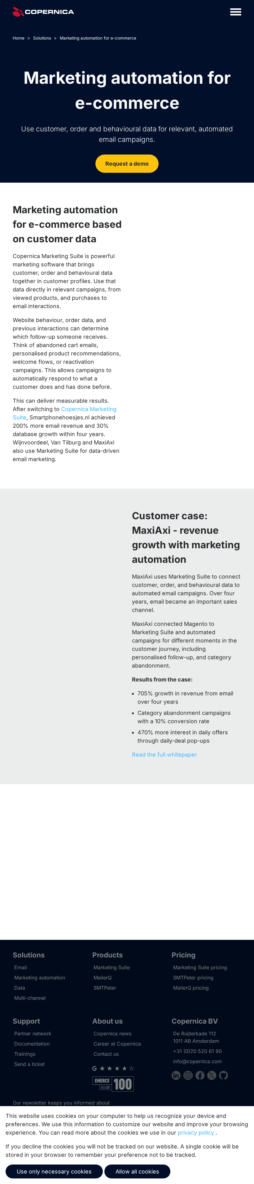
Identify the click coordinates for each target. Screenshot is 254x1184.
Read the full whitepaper (164, 754)
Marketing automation (39, 977)
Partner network (32, 1033)
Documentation (32, 1044)
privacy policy (196, 1132)
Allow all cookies (137, 1171)
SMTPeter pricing (193, 977)
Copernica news (112, 1033)
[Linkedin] (177, 1076)
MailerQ (103, 977)
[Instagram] (189, 1076)
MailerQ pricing (191, 988)
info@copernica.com (197, 1061)
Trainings (24, 1054)
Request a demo (127, 163)
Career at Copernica (117, 1044)
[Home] (43, 12)
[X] (213, 1076)
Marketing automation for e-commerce (98, 38)
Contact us (106, 1054)
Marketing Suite (112, 967)
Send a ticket (29, 1064)
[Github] (223, 1076)
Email (20, 967)
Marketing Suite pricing (200, 967)
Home (18, 38)
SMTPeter (105, 988)
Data (19, 988)
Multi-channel (30, 998)
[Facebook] (201, 1076)
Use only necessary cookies (54, 1171)
